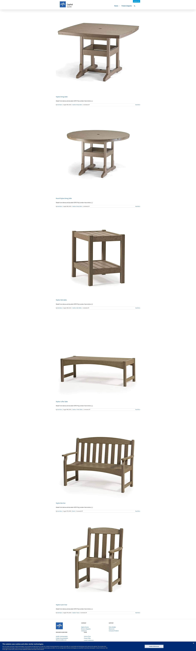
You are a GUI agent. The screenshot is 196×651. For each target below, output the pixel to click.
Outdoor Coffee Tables (77, 409)
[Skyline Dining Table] (98, 51)
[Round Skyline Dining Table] (98, 153)
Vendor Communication (62, 636)
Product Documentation (62, 638)
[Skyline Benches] (98, 458)
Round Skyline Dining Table (64, 198)
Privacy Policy (87, 638)
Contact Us (84, 630)
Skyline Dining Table (62, 97)
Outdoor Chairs (75, 612)
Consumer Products (114, 630)
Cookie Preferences (154, 646)
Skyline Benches (60, 503)
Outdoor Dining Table (77, 104)
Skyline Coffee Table (62, 402)
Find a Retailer (112, 627)
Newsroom (111, 629)
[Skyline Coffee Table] (98, 356)
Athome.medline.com (61, 640)
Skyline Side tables (61, 300)
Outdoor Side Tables (76, 308)
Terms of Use (87, 636)
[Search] (134, 6)
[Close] (193, 643)
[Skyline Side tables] (98, 255)
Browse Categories (86, 629)
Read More (137, 104)
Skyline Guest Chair (61, 605)
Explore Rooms (85, 627)
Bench (73, 511)
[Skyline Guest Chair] (98, 559)
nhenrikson (59, 104)
